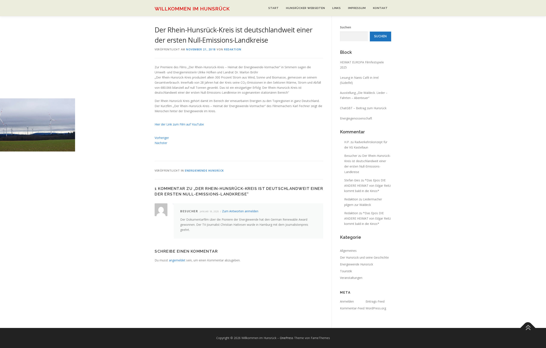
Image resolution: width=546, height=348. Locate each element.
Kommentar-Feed (352, 308)
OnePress (286, 338)
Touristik (346, 271)
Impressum (357, 8)
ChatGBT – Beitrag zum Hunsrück (363, 108)
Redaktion (232, 49)
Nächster (161, 143)
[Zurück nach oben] (528, 327)
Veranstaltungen (351, 278)
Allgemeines (348, 251)
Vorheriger (162, 138)
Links (336, 8)
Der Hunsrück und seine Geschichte (364, 257)
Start (273, 8)
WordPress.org (376, 308)
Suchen (345, 27)
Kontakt (380, 8)
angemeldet (177, 260)
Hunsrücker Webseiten (305, 8)
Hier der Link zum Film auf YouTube (179, 124)
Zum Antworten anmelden (240, 211)
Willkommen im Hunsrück (192, 9)
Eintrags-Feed (375, 301)
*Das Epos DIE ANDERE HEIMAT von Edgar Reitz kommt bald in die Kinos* (367, 185)
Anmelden (347, 301)
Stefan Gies (352, 180)
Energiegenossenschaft (356, 118)
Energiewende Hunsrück (204, 170)
